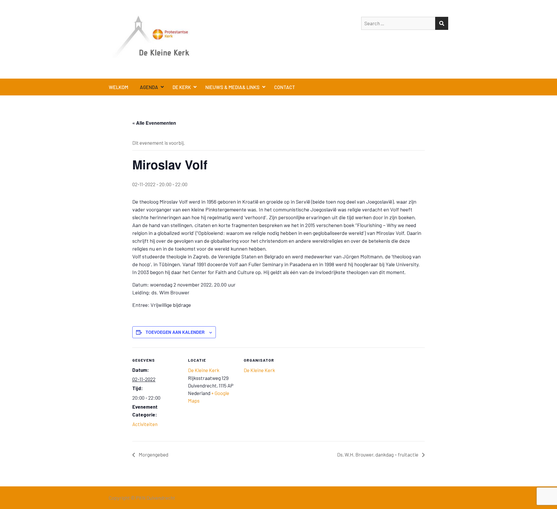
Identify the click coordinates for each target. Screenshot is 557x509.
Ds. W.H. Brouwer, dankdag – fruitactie (378, 454)
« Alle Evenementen (154, 122)
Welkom (118, 87)
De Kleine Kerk (203, 370)
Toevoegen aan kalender (175, 332)
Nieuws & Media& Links (232, 87)
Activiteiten (145, 424)
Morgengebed (153, 454)
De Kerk (182, 87)
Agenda (149, 87)
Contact (284, 87)
